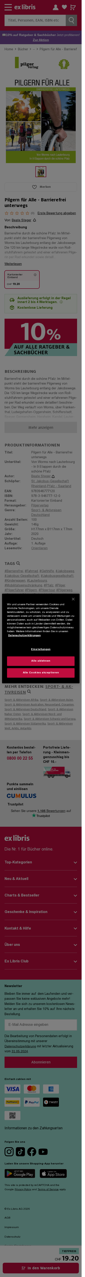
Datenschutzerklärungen (24, 635)
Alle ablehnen (40, 661)
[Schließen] (73, 599)
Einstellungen (40, 649)
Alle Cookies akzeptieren (41, 673)
